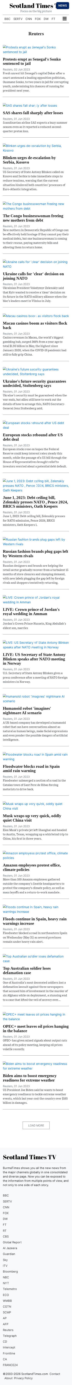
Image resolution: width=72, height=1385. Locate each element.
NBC (6, 1277)
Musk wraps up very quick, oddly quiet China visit (32, 817)
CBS (6, 1236)
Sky (5, 1260)
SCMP (7, 1312)
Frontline (9, 1353)
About (8, 1378)
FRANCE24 (10, 1365)
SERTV (17, 19)
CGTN (7, 1306)
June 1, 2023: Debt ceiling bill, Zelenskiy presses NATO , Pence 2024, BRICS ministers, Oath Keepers (35, 502)
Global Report (12, 1242)
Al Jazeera (10, 1248)
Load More (36, 1125)
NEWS (62, 5)
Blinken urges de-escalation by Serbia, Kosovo (29, 159)
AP (5, 1318)
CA (5, 1359)
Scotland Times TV (36, 5)
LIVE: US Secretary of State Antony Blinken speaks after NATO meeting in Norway (34, 659)
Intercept (9, 1347)
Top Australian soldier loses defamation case (27, 970)
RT (5, 1230)
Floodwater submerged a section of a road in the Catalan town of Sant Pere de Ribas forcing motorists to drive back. (34, 785)
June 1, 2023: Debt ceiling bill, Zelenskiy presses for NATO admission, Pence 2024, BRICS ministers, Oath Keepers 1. (34, 520)
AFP (5, 1324)
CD (5, 1341)
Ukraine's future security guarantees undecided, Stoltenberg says (34, 383)
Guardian (9, 1254)
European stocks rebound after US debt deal (33, 437)
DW (46, 19)
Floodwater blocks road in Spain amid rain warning (31, 768)
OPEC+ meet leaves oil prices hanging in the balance (36, 1028)
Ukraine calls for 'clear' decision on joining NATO (33, 276)
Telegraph (10, 1336)
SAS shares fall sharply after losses (33, 113)
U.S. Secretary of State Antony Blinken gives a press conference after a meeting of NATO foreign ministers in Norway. (35, 677)
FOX (38, 19)
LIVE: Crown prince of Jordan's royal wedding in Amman (31, 611)
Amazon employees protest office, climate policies (32, 867)
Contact (55, 1374)
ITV (5, 1266)
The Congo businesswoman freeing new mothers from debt (33, 217)
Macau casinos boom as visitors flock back (35, 325)
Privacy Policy (23, 1378)
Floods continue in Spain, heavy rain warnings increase (35, 921)
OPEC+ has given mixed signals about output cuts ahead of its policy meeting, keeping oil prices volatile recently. (35, 1045)
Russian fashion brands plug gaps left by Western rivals (35, 553)
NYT (6, 1283)
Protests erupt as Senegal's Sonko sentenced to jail (32, 61)
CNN (29, 19)
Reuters (8, 1330)
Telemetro (10, 1289)
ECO (6, 1295)
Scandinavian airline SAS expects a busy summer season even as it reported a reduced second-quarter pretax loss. (35, 127)
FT (53, 19)
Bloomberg (10, 1271)
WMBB (7, 1301)
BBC (7, 19)
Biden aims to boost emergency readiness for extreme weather (30, 1077)
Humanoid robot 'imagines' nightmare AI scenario (27, 710)
